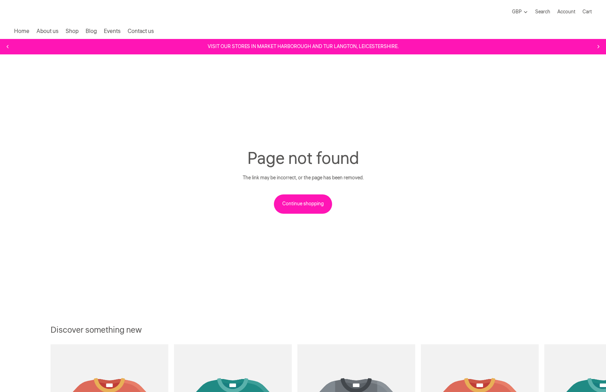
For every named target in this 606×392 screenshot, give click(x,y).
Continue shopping (303, 203)
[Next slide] (598, 46)
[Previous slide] (7, 46)
